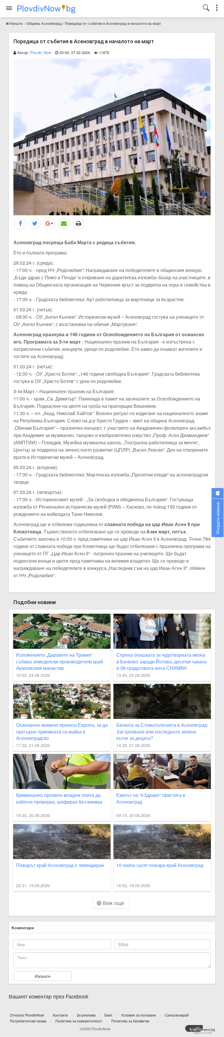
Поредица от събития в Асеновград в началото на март (113, 23)
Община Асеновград (44, 23)
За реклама (87, 1014)
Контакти (61, 1014)
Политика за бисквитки (130, 1020)
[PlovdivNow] (202, 1030)
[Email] (64, 223)
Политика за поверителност (78, 1020)
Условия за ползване (139, 1014)
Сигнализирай (177, 1014)
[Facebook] (20, 223)
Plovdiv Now (40, 52)
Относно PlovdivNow (27, 1014)
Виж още (112, 902)
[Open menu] (9, 8)
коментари (23, 927)
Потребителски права (28, 1020)
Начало (16, 23)
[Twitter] (34, 223)
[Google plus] (49, 223)
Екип (108, 1014)
